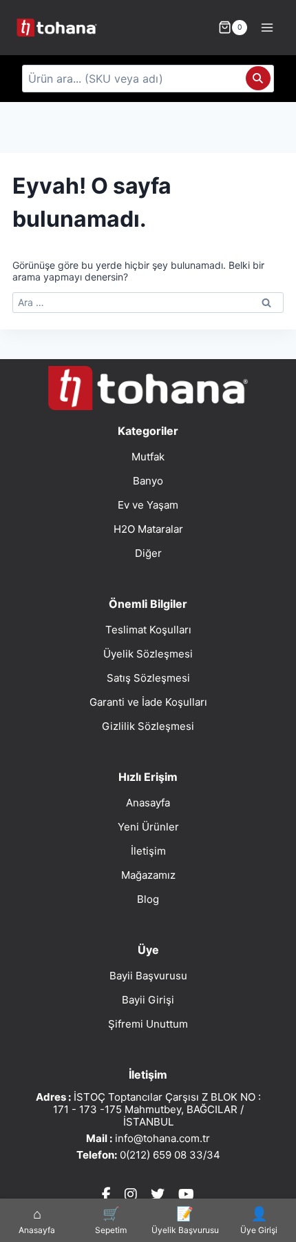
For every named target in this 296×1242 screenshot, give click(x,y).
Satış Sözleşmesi (148, 677)
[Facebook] (106, 1194)
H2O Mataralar (148, 529)
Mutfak (148, 456)
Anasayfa (148, 802)
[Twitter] (158, 1194)
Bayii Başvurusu (148, 975)
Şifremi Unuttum (148, 1023)
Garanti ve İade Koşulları (148, 702)
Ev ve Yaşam (148, 504)
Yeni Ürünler (148, 826)
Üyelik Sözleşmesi (148, 653)
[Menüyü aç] (266, 27)
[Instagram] (131, 1194)
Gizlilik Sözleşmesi (148, 726)
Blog (148, 899)
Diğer (148, 553)
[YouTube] (186, 1194)
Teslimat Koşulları (148, 629)
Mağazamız (148, 875)
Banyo (148, 480)
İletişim (148, 850)
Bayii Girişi (148, 999)
